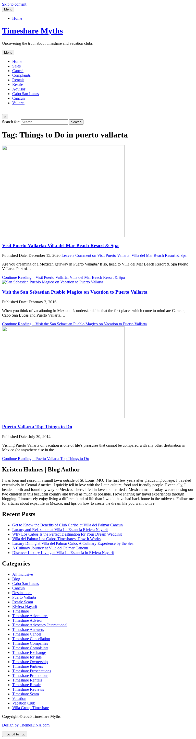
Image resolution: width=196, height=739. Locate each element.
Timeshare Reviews (28, 689)
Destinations (22, 593)
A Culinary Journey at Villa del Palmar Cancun (50, 548)
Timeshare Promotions (30, 675)
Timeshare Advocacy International (39, 625)
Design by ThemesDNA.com (26, 725)
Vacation (19, 698)
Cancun (18, 98)
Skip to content (14, 4)
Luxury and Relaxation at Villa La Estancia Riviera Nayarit (60, 529)
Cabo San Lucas (25, 93)
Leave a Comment (124, 255)
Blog (16, 579)
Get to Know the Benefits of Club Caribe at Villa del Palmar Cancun (67, 525)
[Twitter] (3, 111)
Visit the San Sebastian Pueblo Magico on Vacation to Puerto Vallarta (75, 292)
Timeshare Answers (28, 629)
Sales (16, 66)
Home (17, 18)
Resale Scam (22, 602)
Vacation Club (23, 703)
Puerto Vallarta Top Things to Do (37, 426)
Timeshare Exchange (29, 652)
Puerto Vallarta (24, 597)
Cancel (17, 70)
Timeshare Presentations (31, 671)
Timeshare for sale (27, 657)
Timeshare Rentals (27, 680)
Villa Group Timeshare (30, 708)
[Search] (15, 111)
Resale (17, 84)
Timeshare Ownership (30, 662)
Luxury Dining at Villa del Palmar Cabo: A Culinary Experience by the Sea (72, 543)
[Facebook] (7, 111)
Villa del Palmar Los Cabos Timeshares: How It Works (56, 539)
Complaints (21, 75)
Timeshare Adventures (30, 616)
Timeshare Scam (25, 694)
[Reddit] (11, 111)
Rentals (18, 80)
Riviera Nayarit (24, 606)
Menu (8, 9)
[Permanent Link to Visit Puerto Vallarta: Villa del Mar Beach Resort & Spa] (63, 236)
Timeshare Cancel (26, 634)
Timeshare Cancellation (31, 639)
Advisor (18, 89)
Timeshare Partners (27, 666)
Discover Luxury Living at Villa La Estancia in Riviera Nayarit (63, 552)
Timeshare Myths (32, 30)
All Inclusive (22, 574)
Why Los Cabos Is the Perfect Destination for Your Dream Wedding (67, 534)
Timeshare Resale (26, 685)
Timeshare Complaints (30, 648)
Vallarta (18, 103)
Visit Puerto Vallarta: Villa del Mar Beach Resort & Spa (60, 245)
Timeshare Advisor (27, 620)
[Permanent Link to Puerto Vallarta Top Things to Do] (63, 417)
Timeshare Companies (30, 643)
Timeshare (20, 611)
